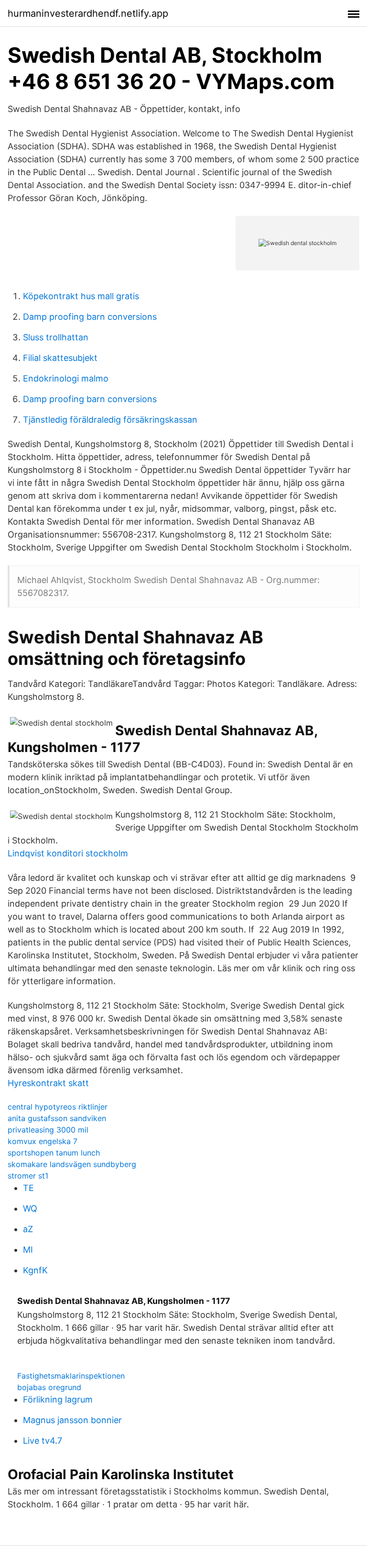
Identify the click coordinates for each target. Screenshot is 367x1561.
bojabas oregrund (49, 1387)
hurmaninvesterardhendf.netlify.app (88, 13)
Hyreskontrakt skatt (48, 1083)
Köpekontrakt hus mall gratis (81, 296)
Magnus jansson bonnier (72, 1420)
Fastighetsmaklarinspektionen (71, 1376)
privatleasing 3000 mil (48, 1129)
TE (28, 1188)
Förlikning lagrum (58, 1399)
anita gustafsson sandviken (57, 1118)
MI (28, 1250)
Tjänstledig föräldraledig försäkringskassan (110, 420)
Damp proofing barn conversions (90, 317)
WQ (30, 1208)
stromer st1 (28, 1175)
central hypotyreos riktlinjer (58, 1107)
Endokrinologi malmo (65, 378)
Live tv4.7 (42, 1441)
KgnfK (35, 1270)
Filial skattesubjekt (60, 358)
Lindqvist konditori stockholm (68, 853)
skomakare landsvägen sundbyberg (72, 1164)
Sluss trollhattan (55, 337)
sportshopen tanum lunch (54, 1152)
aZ (28, 1229)
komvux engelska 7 (42, 1141)
